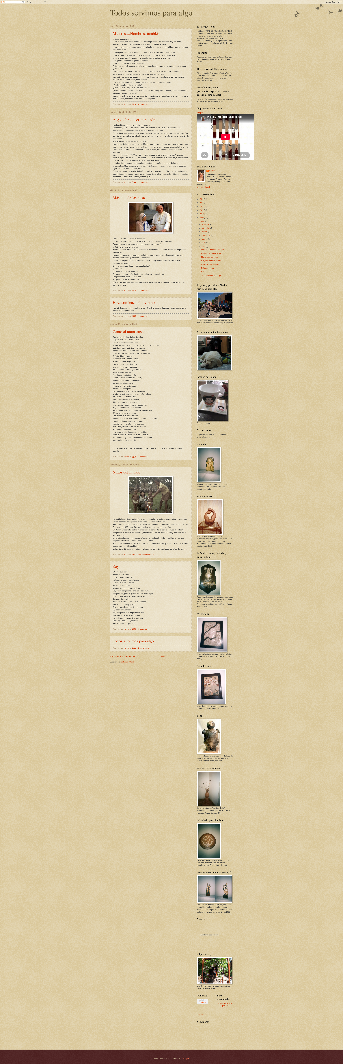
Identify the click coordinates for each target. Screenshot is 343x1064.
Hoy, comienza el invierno (134, 302)
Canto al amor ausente (130, 331)
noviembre (206, 228)
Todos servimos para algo (151, 12)
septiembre (206, 235)
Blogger (186, 1059)
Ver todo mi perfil (203, 187)
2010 (202, 214)
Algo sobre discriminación (134, 119)
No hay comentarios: (146, 554)
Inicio (163, 656)
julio (203, 243)
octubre (205, 232)
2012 (202, 206)
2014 (202, 199)
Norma (212, 171)
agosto (205, 239)
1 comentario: (144, 182)
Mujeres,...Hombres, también (136, 33)
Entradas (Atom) (127, 662)
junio (204, 247)
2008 (202, 221)
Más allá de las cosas (129, 197)
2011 (202, 210)
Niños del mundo (126, 472)
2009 (202, 218)
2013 (202, 203)
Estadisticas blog (202, 1014)
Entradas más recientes (122, 656)
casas (202, 1005)
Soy (116, 566)
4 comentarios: (144, 104)
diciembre (206, 224)
